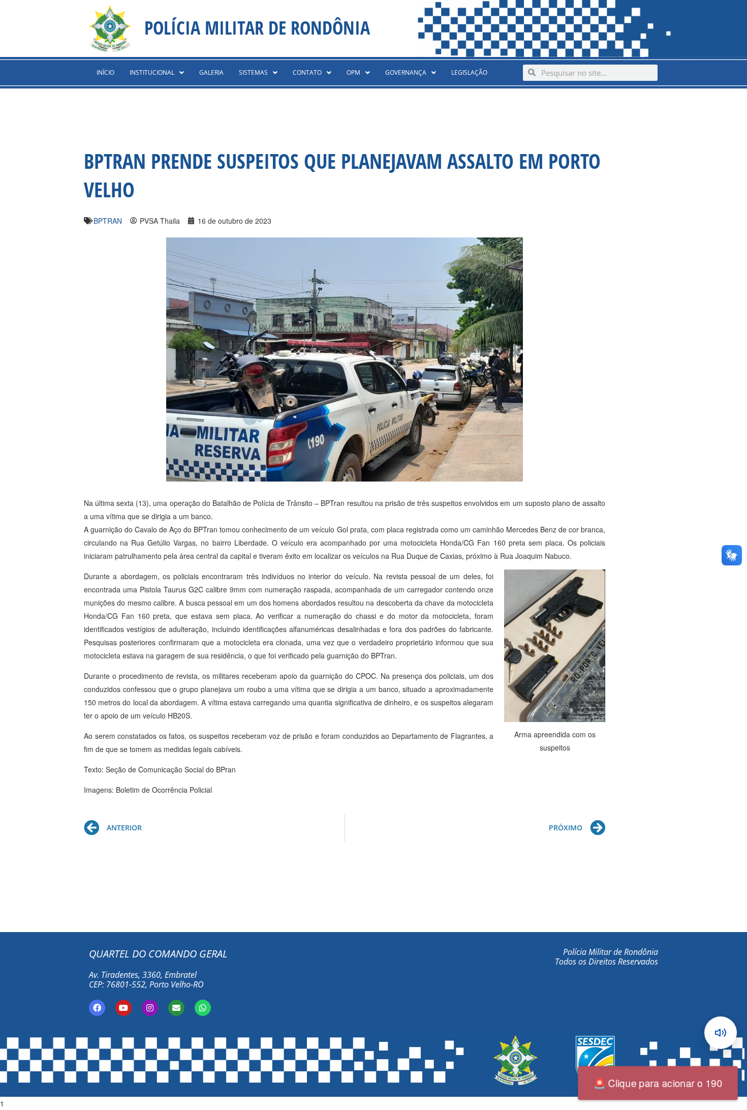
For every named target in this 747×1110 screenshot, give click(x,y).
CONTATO (307, 72)
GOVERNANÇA (405, 72)
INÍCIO (105, 72)
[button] (157, 72)
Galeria (211, 72)
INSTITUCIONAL (152, 72)
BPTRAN (108, 221)
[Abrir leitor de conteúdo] (720, 1032)
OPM (353, 72)
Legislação (469, 72)
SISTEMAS (253, 72)
